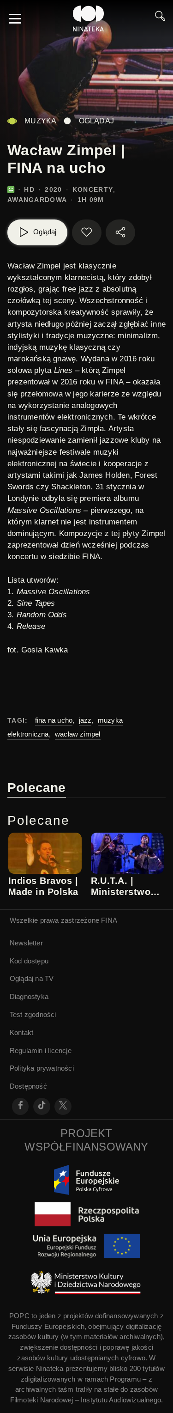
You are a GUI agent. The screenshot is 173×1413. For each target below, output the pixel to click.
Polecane (36, 787)
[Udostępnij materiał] (120, 232)
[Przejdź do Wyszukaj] (160, 18)
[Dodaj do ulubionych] (86, 232)
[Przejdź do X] (63, 1106)
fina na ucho (53, 720)
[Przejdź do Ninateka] (88, 18)
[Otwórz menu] (15, 18)
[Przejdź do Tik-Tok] (41, 1106)
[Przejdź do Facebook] (20, 1106)
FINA (109, 920)
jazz (85, 720)
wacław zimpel (78, 734)
